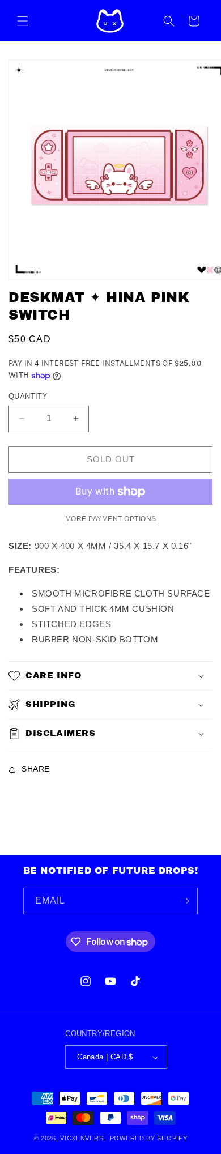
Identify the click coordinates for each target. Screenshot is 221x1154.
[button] (22, 20)
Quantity (28, 396)
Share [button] (36, 768)
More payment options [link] (110, 519)
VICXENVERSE (84, 1138)
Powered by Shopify (149, 1138)
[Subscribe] (184, 901)
